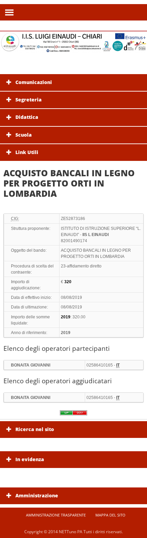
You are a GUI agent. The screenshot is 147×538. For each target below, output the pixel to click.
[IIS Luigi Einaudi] (73, 48)
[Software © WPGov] (73, 415)
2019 (65, 332)
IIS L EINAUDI (95, 234)
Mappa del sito (110, 515)
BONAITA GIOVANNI (30, 365)
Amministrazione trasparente (56, 515)
